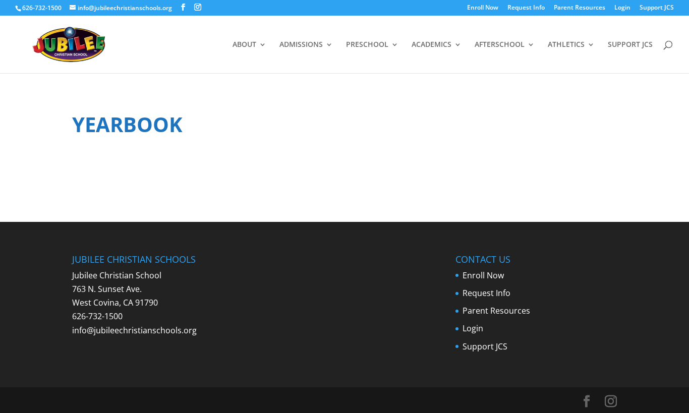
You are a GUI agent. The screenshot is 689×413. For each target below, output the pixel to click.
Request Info (526, 8)
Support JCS (657, 8)
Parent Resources (579, 8)
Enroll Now (482, 8)
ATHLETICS (566, 45)
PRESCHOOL (367, 45)
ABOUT (244, 45)
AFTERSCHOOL (500, 45)
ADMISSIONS (301, 45)
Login (622, 8)
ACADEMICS (431, 45)
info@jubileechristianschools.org (134, 330)
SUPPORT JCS (630, 45)
